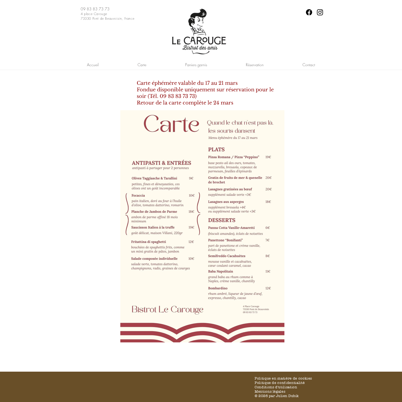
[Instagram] (320, 12)
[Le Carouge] (309, 12)
